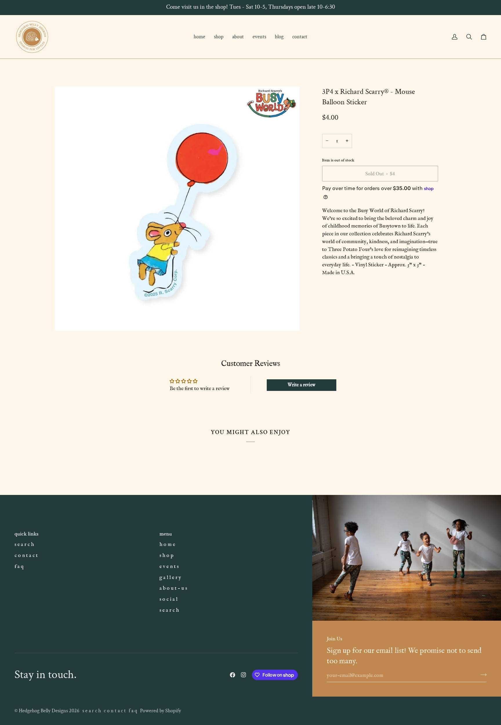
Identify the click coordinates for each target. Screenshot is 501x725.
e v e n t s (169, 566)
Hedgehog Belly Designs (43, 710)
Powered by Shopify (160, 710)
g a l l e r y (170, 577)
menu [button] (165, 534)
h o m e (167, 544)
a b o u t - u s (173, 588)
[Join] (482, 674)
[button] (219, 37)
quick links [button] (26, 534)
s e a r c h (24, 544)
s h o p (166, 555)
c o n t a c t (26, 555)
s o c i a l (168, 599)
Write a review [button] (301, 385)
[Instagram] (243, 674)
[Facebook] (232, 674)
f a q (18, 566)
